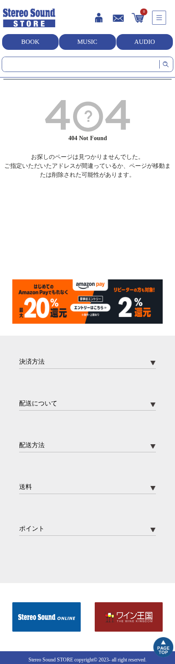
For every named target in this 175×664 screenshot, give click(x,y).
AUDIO (144, 41)
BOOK (30, 41)
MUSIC (87, 41)
